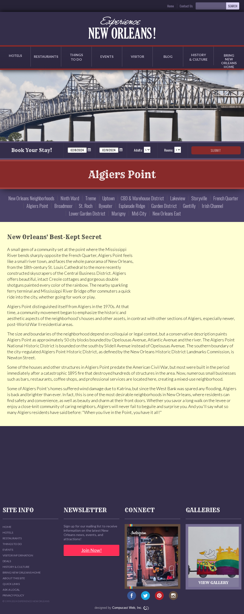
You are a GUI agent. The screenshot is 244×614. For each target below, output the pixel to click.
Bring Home (229, 59)
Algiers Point (37, 205)
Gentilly (189, 205)
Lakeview (177, 198)
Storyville (199, 198)
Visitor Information (18, 555)
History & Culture (198, 57)
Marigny (119, 213)
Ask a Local (11, 589)
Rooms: (168, 149)
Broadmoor (63, 205)
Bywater (105, 205)
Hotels (15, 56)
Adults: (138, 149)
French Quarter (225, 198)
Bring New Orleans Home (22, 572)
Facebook (131, 596)
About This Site (14, 578)
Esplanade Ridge (132, 205)
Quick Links (11, 584)
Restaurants (46, 56)
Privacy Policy (13, 595)
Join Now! (91, 550)
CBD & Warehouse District (142, 198)
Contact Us (186, 6)
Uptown (108, 198)
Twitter (145, 596)
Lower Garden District (87, 213)
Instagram (173, 596)
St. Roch (85, 205)
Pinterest (159, 596)
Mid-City (139, 213)
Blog (168, 56)
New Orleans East (166, 213)
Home (170, 6)
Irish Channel (212, 205)
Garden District (164, 205)
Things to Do (76, 57)
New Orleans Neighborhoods (31, 198)
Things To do (12, 544)
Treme (90, 198)
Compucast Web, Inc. (127, 607)
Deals (7, 561)
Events (106, 56)
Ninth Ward (70, 198)
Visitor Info (137, 60)
